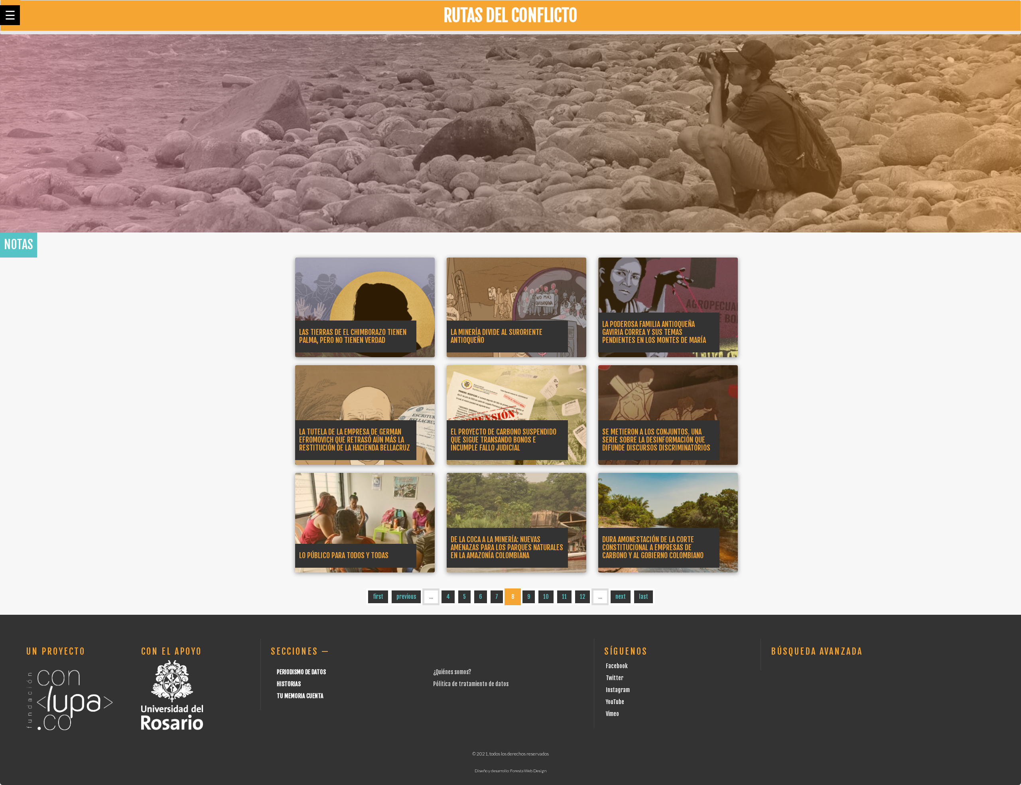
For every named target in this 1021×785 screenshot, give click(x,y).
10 (546, 596)
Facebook (617, 666)
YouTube (615, 701)
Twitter (614, 678)
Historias (289, 684)
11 (564, 596)
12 (582, 596)
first (378, 596)
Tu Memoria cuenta (300, 696)
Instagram (618, 690)
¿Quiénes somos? (452, 672)
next (620, 596)
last (643, 596)
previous (406, 596)
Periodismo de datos (301, 672)
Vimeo (612, 713)
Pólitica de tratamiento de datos (471, 684)
